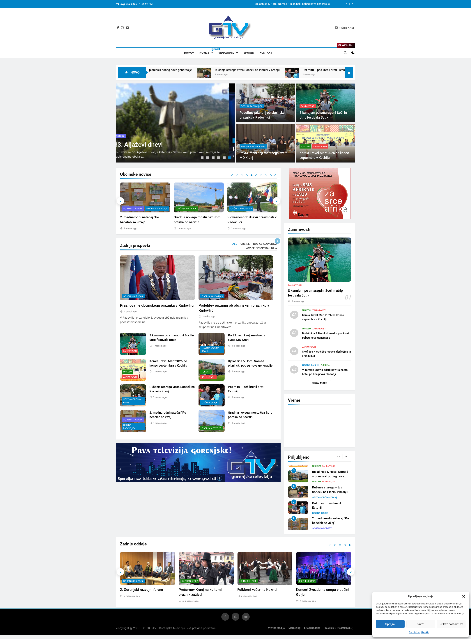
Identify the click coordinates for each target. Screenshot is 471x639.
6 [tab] (230, 158)
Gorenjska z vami (133, 296)
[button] (463, 596)
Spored (249, 52)
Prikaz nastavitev (451, 624)
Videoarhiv (226, 52)
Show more (319, 383)
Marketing (294, 626)
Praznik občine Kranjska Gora (160, 149)
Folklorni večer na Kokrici (257, 588)
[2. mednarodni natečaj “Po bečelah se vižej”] (295, 75)
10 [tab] (275, 175)
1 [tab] (202, 158)
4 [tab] (219, 158)
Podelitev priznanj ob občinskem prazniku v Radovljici (297, 4)
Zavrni (421, 624)
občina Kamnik (310, 365)
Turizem (305, 146)
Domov (189, 52)
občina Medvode (133, 208)
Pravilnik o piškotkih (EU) (338, 626)
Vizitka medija (276, 626)
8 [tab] (266, 175)
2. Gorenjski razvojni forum (141, 588)
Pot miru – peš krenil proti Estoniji (260, 70)
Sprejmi (390, 624)
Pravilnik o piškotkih (419, 632)
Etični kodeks (312, 626)
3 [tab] (213, 158)
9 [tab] (271, 175)
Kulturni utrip (190, 579)
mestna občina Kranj (253, 146)
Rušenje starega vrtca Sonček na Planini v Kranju (182, 70)
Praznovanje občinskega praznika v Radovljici (157, 305)
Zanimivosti (307, 106)
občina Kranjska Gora (134, 140)
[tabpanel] (175, 123)
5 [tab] (224, 158)
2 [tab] (208, 158)
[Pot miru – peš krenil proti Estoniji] (227, 75)
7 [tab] (261, 175)
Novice (207, 51)
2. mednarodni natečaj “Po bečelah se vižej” (334, 70)
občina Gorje (209, 402)
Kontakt (266, 52)
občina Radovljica (251, 106)
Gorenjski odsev (133, 419)
